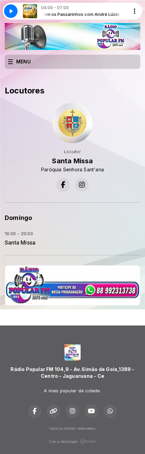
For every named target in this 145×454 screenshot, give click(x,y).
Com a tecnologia (63, 441)
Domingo (18, 217)
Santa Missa (20, 242)
